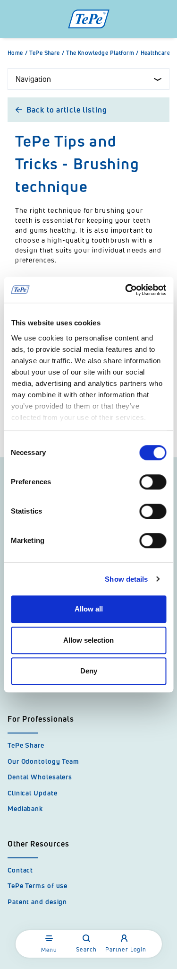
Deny (88, 671)
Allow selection (88, 640)
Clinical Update (33, 792)
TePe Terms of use (37, 885)
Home (17, 53)
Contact (20, 869)
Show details (126, 579)
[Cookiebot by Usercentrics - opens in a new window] (126, 290)
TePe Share (46, 53)
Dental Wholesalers (40, 776)
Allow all (89, 609)
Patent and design (37, 901)
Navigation (33, 79)
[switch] (152, 481)
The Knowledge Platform (102, 53)
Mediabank (25, 808)
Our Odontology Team (43, 761)
